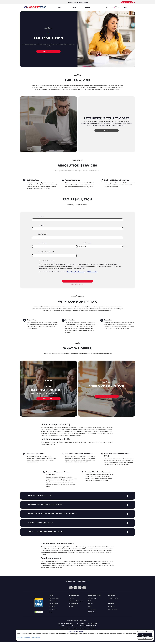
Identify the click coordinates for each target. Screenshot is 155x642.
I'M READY (107, 130)
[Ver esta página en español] (115, 7)
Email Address (42, 234)
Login (125, 7)
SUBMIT (77, 281)
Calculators (52, 606)
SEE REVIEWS (48, 398)
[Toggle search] (107, 7)
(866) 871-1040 (91, 612)
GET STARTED (48, 51)
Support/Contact (92, 609)
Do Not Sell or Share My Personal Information (84, 628)
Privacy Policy (19, 637)
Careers (90, 606)
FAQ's (89, 601)
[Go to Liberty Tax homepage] (35, 7)
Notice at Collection (66, 628)
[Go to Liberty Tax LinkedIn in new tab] (84, 587)
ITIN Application (53, 609)
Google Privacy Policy (36, 637)
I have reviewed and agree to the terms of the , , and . (70, 272)
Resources (87, 7)
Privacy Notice (69, 623)
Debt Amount (88, 243)
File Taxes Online (54, 601)
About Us (90, 603)
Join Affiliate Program (113, 609)
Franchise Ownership (113, 598)
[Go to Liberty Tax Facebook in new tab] (71, 587)
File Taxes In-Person (54, 598)
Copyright (60, 623)
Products (74, 7)
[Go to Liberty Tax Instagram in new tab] (75, 587)
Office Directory (92, 598)
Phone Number (42, 243)
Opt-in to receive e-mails (47, 261)
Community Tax (111, 606)
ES (118, 7)
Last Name (41, 225)
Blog (51, 612)
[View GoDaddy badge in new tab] (38, 612)
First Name (41, 216)
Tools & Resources (54, 603)
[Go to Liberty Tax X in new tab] (79, 587)
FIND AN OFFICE (127, 2)
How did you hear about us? (46, 252)
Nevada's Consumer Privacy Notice (68, 625)
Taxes (59, 7)
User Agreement (79, 272)
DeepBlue (71, 598)
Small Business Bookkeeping (76, 601)
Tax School (71, 606)
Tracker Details (27, 637)
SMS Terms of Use (92, 272)
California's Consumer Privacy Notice (87, 625)
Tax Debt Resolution (73, 603)
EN (112, 7)
